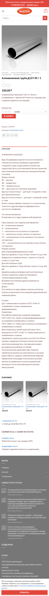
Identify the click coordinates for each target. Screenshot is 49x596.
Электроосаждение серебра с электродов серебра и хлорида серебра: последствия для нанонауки (27, 517)
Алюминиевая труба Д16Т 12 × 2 (12, 407)
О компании (7, 476)
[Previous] (1, 398)
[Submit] (45, 18)
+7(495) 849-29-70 (9, 421)
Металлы (35, 73)
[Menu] (3, 11)
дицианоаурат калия (10, 570)
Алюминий (6, 75)
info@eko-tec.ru (32, 5)
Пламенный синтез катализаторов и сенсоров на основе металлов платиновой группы (27, 491)
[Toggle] (46, 472)
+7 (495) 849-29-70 (18, 5)
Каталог (5, 73)
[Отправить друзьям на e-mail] (8, 135)
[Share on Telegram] (16, 135)
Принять (24, 592)
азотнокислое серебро (11, 573)
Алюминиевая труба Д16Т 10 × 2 (36, 407)
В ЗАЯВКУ (9, 116)
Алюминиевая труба (22, 75)
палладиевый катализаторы (13, 564)
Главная (5, 467)
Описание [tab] (6, 149)
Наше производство (20, 73)
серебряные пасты (10, 576)
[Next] (47, 398)
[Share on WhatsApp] (4, 135)
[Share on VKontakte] (12, 135)
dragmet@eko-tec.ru (10, 446)
